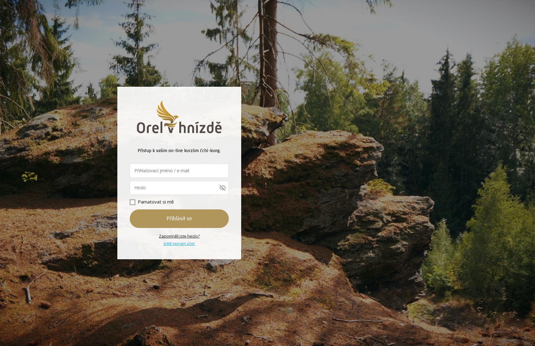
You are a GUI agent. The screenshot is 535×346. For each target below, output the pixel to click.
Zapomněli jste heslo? (179, 236)
